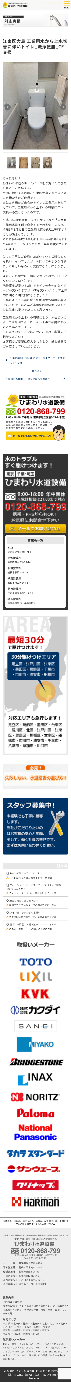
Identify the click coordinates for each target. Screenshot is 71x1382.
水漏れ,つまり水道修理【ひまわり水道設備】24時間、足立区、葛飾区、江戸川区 (37, 1372)
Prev (8, 107)
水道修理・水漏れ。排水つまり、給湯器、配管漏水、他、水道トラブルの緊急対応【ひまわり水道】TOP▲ (35, 1222)
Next (63, 107)
